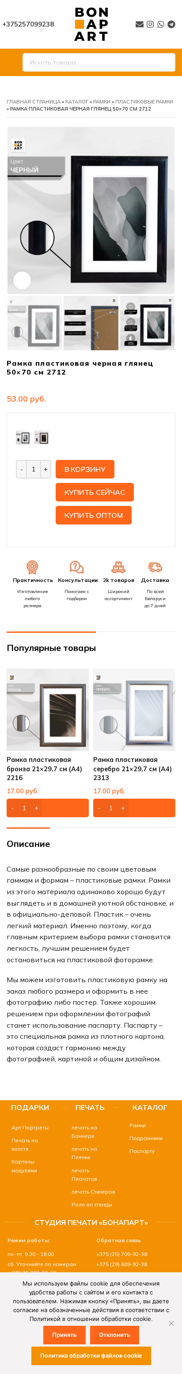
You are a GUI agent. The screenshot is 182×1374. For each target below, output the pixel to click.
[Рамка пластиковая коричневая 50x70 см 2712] (41, 436)
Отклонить (114, 1334)
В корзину (85, 469)
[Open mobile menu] (10, 62)
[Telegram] (171, 24)
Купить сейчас (94, 492)
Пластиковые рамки (144, 102)
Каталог (76, 102)
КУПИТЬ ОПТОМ (93, 515)
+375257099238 (28, 24)
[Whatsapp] (161, 24)
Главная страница (34, 102)
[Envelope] (140, 24)
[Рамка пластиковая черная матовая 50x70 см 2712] (23, 436)
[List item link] (30, 1127)
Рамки (101, 102)
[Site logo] (91, 23)
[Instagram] (150, 24)
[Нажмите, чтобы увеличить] (22, 280)
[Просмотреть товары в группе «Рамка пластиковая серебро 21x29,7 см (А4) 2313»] (134, 808)
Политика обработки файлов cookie (91, 1355)
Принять (64, 1334)
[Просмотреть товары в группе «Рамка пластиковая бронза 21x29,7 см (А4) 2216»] (48, 808)
